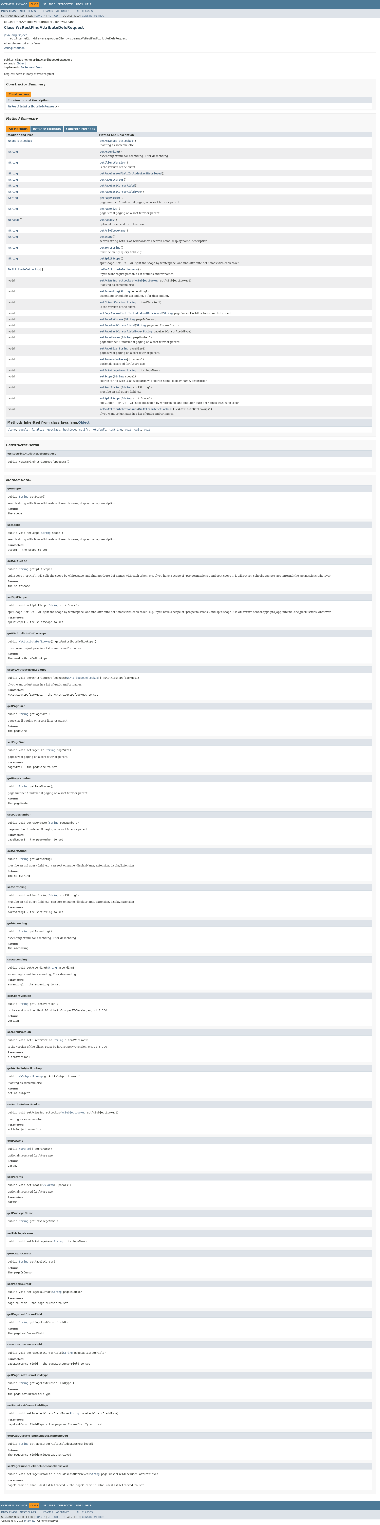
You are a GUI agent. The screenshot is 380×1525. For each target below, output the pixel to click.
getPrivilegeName (112, 230)
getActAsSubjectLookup (116, 140)
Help (88, 4)
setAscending (109, 291)
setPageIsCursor (112, 319)
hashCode (69, 429)
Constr (40, 15)
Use (44, 4)
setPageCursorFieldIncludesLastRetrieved (131, 313)
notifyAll (99, 429)
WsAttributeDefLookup (24, 269)
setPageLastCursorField (117, 325)
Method (53, 15)
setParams (107, 359)
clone (12, 429)
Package (21, 4)
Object (21, 63)
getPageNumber (110, 197)
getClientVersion (112, 162)
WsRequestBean (14, 48)
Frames (48, 11)
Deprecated (65, 4)
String (13, 151)
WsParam (13, 219)
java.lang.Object (15, 35)
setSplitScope (110, 398)
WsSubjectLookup (20, 140)
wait (128, 429)
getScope (106, 236)
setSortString (110, 387)
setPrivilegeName (112, 370)
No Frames (62, 11)
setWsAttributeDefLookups (119, 409)
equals (23, 429)
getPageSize (108, 208)
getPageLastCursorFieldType (120, 191)
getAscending (109, 151)
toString (115, 429)
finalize (37, 429)
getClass (53, 429)
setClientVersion (112, 302)
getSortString (110, 247)
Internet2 (29, 1520)
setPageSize (108, 348)
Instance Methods (47, 128)
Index (79, 4)
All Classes (85, 11)
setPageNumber (110, 337)
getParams (107, 219)
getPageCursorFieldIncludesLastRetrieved (131, 173)
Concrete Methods (80, 128)
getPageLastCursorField (117, 185)
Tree (52, 4)
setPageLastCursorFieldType (120, 331)
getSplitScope (110, 258)
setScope (106, 376)
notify (83, 429)
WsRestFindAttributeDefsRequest (32, 106)
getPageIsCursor (112, 179)
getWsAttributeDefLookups (119, 269)
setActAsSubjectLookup (116, 280)
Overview (7, 4)
